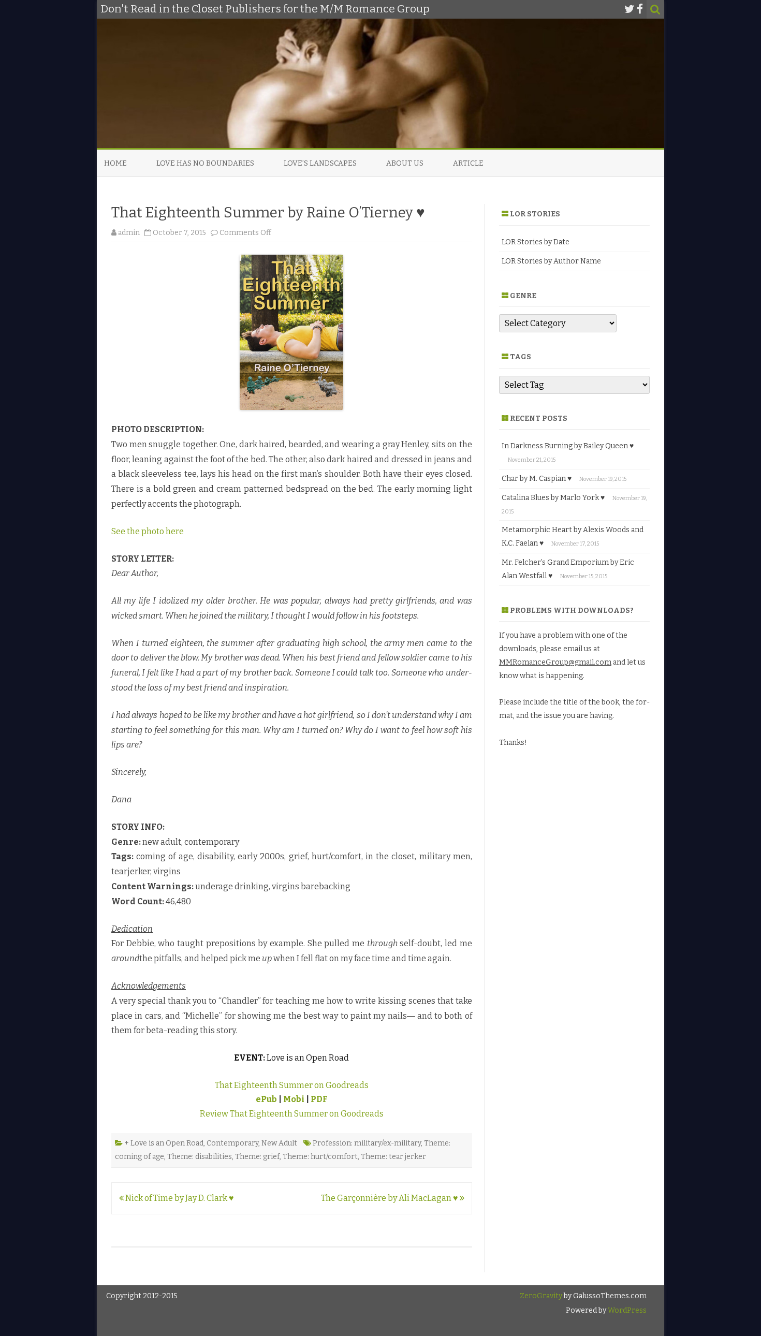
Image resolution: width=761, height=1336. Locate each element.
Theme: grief (257, 1156)
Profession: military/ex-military (367, 1143)
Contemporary (232, 1143)
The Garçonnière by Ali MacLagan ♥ (390, 1198)
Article (468, 163)
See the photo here (147, 531)
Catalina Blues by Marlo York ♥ (553, 497)
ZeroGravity (541, 1295)
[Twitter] (629, 9)
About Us (404, 163)
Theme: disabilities (199, 1156)
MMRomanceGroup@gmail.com (555, 662)
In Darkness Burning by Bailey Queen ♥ (568, 446)
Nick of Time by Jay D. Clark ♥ (179, 1198)
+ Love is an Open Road (163, 1143)
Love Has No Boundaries (205, 163)
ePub (266, 1099)
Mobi (293, 1099)
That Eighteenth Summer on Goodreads (292, 1085)
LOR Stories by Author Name (551, 261)
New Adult (279, 1143)
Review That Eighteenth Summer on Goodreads (292, 1114)
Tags (520, 357)
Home (115, 163)
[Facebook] (640, 9)
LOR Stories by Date (535, 242)
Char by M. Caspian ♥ (537, 478)
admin (129, 232)
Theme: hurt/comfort (320, 1156)
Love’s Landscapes (320, 163)
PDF (319, 1099)
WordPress (626, 1310)
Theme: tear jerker (393, 1156)
